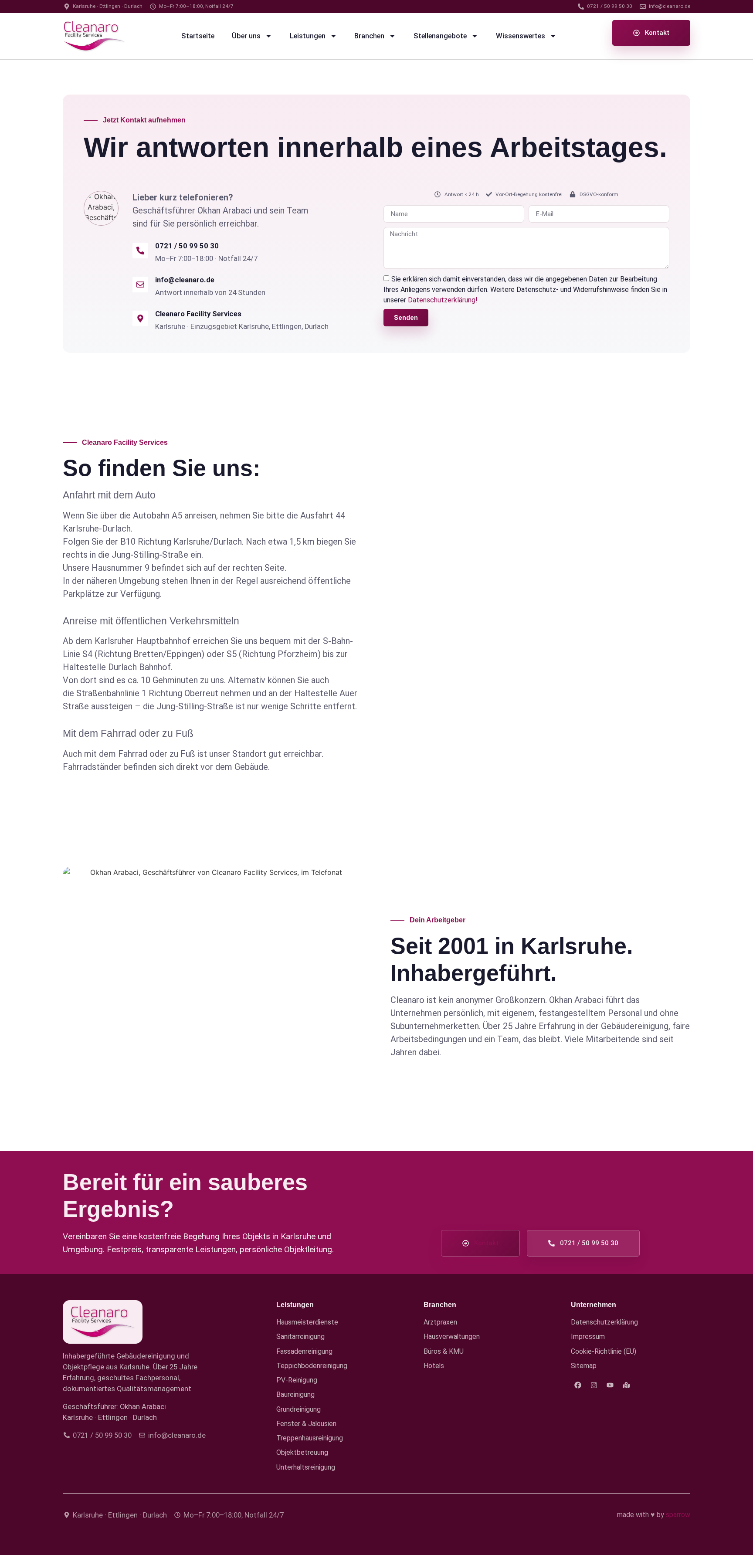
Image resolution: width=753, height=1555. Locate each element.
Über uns (246, 36)
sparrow (678, 1515)
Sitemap (584, 1366)
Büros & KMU (444, 1351)
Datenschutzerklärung (604, 1322)
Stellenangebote (440, 36)
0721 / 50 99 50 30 (187, 246)
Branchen (369, 36)
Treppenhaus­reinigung (309, 1438)
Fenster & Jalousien (306, 1423)
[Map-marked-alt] (626, 1385)
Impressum (588, 1336)
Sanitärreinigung (300, 1336)
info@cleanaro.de (184, 280)
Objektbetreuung (302, 1452)
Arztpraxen (440, 1322)
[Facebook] (578, 1385)
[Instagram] (594, 1385)
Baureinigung (295, 1394)
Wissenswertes (520, 36)
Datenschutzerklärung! (443, 300)
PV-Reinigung (296, 1380)
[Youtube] (610, 1385)
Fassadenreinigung (304, 1351)
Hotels (434, 1366)
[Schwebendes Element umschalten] (721, 1532)
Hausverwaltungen (452, 1336)
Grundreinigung (298, 1409)
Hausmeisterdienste (307, 1322)
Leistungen (308, 36)
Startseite (197, 36)
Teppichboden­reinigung (311, 1366)
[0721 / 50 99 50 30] (140, 250)
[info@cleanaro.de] (140, 284)
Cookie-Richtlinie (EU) (603, 1351)
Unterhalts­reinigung (305, 1467)
